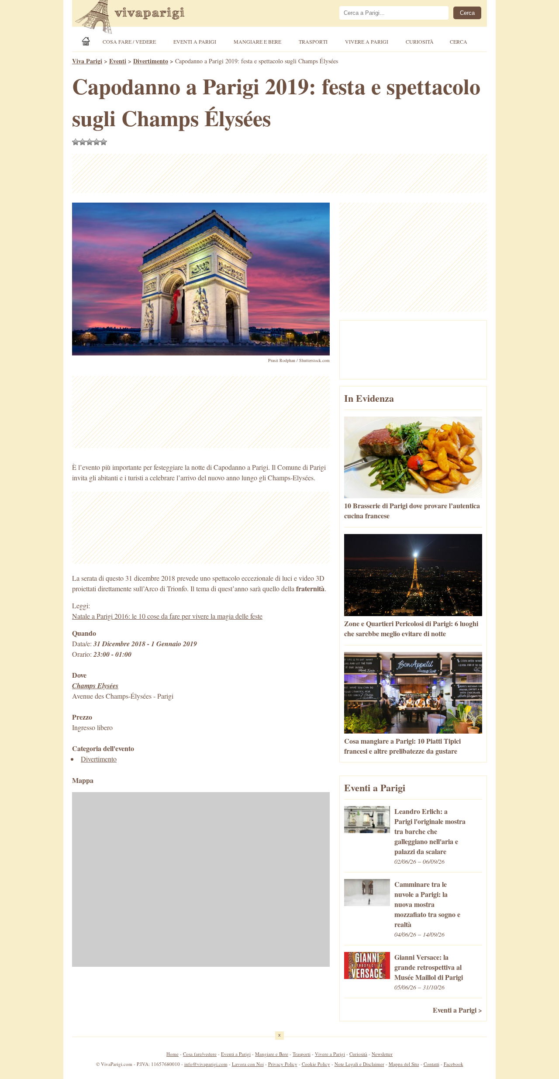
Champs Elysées (95, 685)
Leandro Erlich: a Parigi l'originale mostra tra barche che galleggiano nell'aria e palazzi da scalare (430, 831)
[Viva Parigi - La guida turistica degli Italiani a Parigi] (137, 18)
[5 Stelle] (103, 141)
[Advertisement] (279, 173)
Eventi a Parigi (194, 41)
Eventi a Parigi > (457, 1010)
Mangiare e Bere (257, 41)
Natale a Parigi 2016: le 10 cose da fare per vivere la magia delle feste (167, 616)
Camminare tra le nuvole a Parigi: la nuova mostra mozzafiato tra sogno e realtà (427, 904)
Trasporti (313, 41)
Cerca (458, 41)
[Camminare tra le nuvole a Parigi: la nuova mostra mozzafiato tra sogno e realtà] (367, 903)
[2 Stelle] (82, 141)
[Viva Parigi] (87, 41)
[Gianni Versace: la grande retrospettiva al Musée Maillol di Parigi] (367, 976)
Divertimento (99, 758)
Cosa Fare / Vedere (129, 41)
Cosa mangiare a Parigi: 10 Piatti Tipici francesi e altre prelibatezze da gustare (402, 746)
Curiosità (420, 41)
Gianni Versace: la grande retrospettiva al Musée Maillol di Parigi (428, 967)
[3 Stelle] (89, 141)
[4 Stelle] (96, 141)
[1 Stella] (75, 141)
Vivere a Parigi (366, 41)
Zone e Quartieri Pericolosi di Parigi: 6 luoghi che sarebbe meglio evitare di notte (411, 628)
